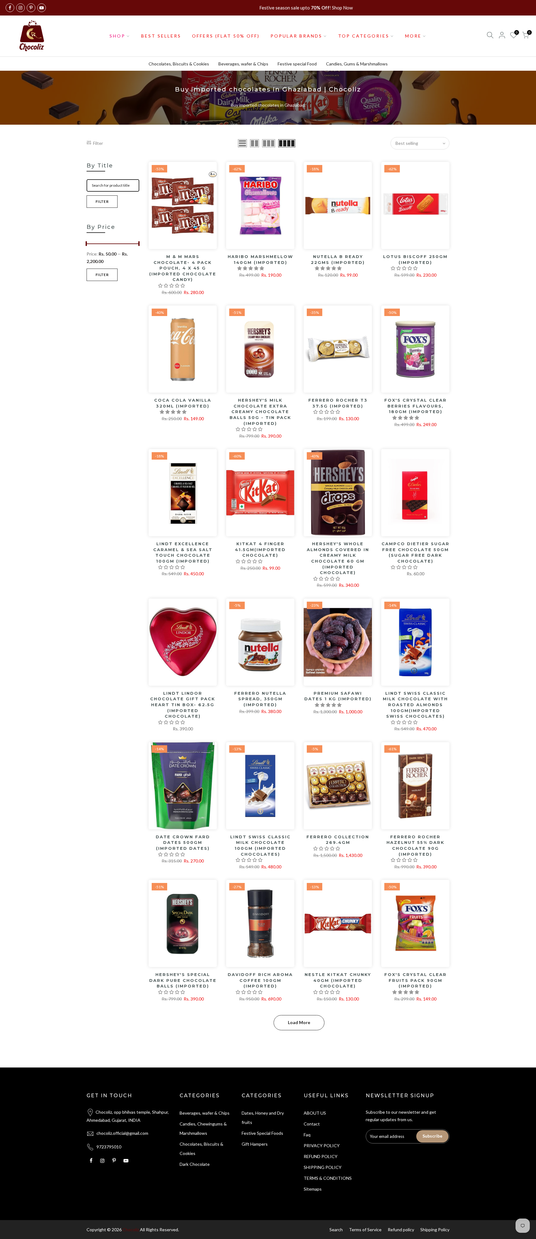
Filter (98, 143)
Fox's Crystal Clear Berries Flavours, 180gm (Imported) (415, 406)
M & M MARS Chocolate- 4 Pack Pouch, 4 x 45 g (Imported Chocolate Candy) (182, 268)
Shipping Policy (434, 1229)
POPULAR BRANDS (296, 35)
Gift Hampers (255, 1144)
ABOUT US (315, 1113)
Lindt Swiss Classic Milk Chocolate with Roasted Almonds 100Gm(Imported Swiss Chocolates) (415, 705)
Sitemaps (313, 1189)
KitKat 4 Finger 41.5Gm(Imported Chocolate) (260, 549)
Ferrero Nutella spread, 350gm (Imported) (260, 699)
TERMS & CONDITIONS (328, 1178)
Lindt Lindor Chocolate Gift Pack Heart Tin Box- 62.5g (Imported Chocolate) (182, 705)
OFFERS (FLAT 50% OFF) (226, 35)
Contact (312, 1123)
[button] (172, 285)
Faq (307, 1134)
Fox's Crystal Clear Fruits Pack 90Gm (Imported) (415, 980)
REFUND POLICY (320, 1156)
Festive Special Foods (262, 1133)
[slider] (86, 244)
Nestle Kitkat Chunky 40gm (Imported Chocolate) (338, 980)
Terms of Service (365, 1229)
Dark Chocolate (195, 1164)
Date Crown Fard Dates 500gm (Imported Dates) (183, 842)
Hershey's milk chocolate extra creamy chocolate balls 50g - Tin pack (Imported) (260, 412)
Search (336, 1229)
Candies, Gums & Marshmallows (357, 63)
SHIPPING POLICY (323, 1167)
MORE (413, 35)
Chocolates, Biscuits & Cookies (179, 63)
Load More (299, 1022)
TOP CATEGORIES (363, 35)
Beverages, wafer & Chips (243, 63)
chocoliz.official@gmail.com (122, 1133)
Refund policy (401, 1229)
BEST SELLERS (161, 35)
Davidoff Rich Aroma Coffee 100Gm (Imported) (260, 980)
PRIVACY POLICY (322, 1145)
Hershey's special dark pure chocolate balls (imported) (183, 980)
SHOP (117, 35)
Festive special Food (297, 63)
